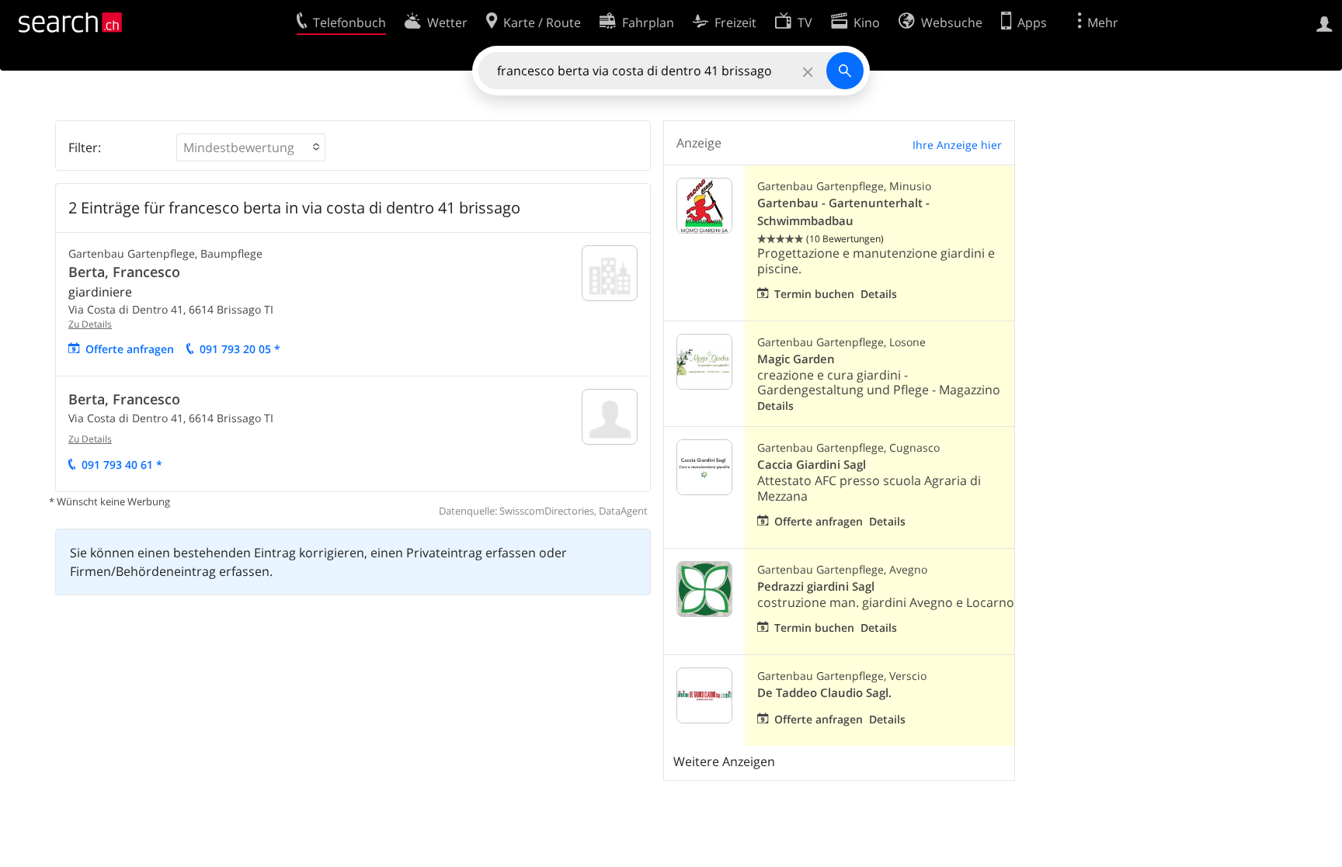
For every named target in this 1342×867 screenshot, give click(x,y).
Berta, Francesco (124, 271)
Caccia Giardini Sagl (811, 464)
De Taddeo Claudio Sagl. (824, 693)
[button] (250, 147)
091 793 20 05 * (240, 349)
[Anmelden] (1324, 22)
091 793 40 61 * (122, 464)
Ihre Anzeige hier (957, 144)
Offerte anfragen (129, 349)
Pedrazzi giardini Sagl (815, 586)
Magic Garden (796, 359)
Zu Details (90, 324)
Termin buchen (814, 293)
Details (878, 293)
